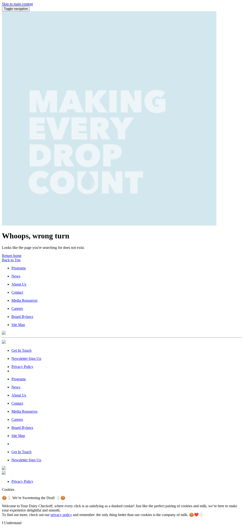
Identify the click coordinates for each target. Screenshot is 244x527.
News (15, 276)
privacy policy (61, 515)
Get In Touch (21, 350)
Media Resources (24, 300)
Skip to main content (17, 4)
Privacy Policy (22, 367)
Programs (18, 268)
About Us (18, 284)
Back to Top (11, 260)
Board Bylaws (22, 317)
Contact (17, 292)
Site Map (18, 325)
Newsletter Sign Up (26, 358)
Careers (17, 308)
